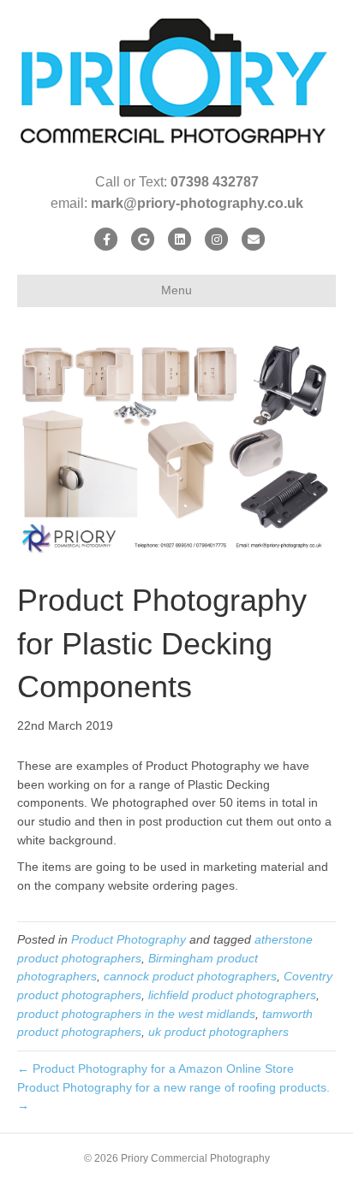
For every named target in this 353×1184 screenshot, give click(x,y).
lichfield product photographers (232, 995)
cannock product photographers (190, 976)
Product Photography (128, 939)
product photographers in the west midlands (136, 1014)
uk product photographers (218, 1032)
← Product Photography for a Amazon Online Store (155, 1068)
